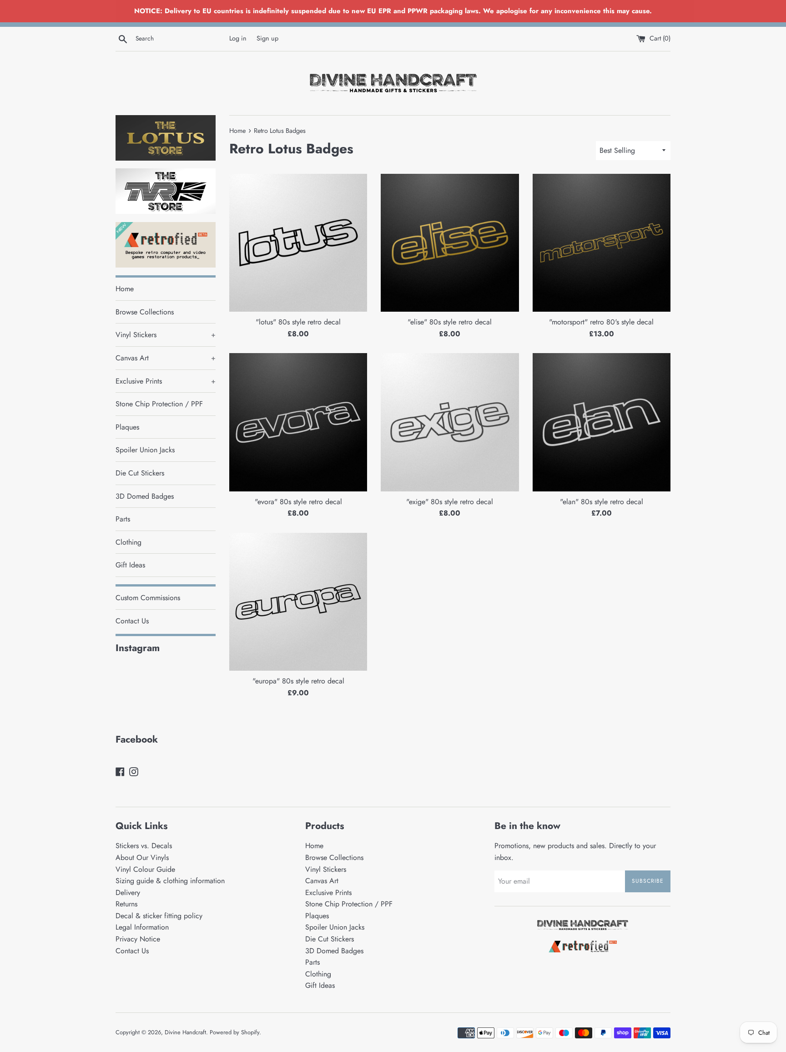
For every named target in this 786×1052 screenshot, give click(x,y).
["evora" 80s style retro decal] (298, 422)
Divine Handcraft (185, 1032)
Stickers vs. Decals (144, 845)
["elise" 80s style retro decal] (450, 243)
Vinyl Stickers (166, 334)
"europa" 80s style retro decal (298, 681)
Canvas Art (166, 358)
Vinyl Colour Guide (145, 869)
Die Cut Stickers (140, 473)
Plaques (127, 427)
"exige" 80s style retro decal (449, 501)
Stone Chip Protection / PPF (159, 404)
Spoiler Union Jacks (145, 450)
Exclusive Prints (166, 381)
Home (125, 288)
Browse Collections (145, 312)
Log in (238, 38)
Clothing (128, 542)
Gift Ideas (130, 565)
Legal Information (142, 927)
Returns (126, 904)
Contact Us (132, 621)
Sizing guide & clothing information (170, 880)
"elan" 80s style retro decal (601, 501)
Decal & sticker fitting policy (159, 915)
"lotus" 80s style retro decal (298, 322)
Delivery (128, 892)
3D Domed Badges (145, 496)
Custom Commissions (148, 597)
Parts (123, 519)
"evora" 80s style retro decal (298, 501)
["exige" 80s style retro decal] (450, 422)
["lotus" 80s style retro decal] (298, 243)
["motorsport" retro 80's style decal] (601, 243)
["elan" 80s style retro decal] (601, 422)
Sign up (267, 38)
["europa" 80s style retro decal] (298, 602)
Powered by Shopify (234, 1032)
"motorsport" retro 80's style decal (601, 322)
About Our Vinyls (142, 857)
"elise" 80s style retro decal (450, 322)
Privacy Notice (138, 939)
